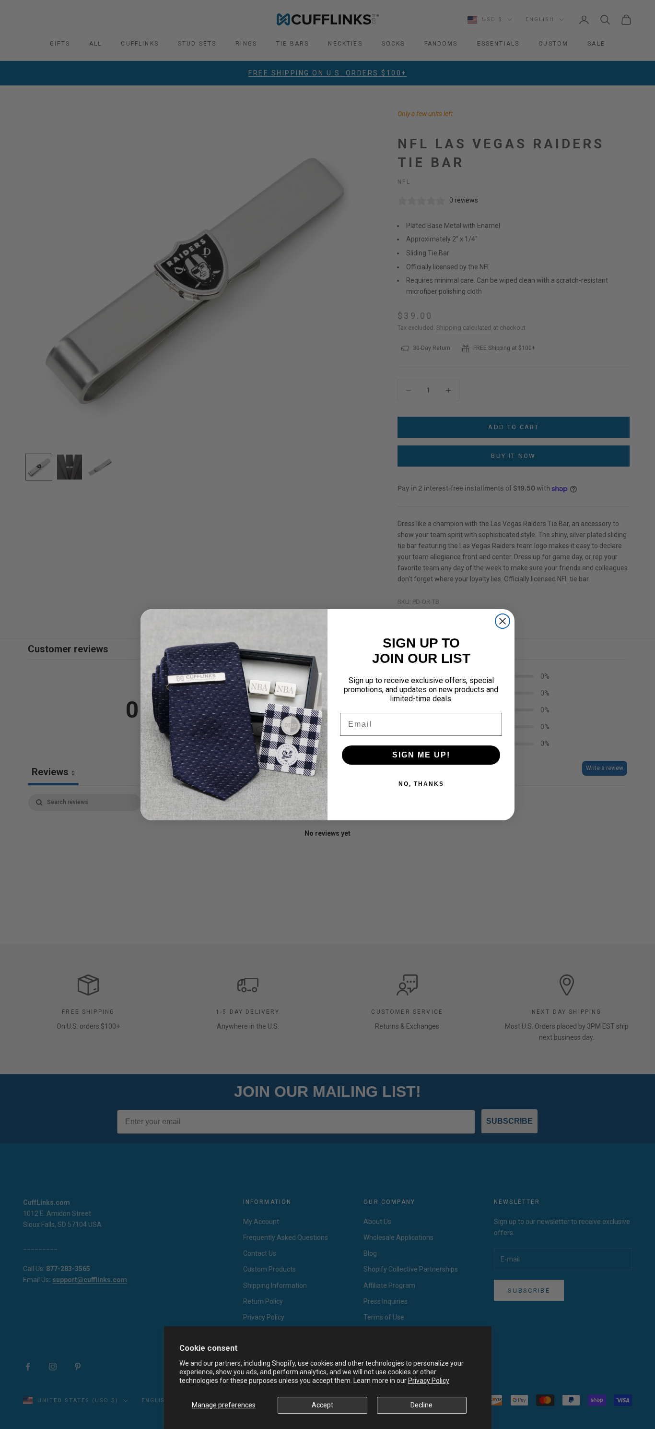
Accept (322, 1405)
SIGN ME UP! (421, 755)
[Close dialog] (502, 621)
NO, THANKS (421, 784)
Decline (421, 1405)
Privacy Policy (428, 1380)
